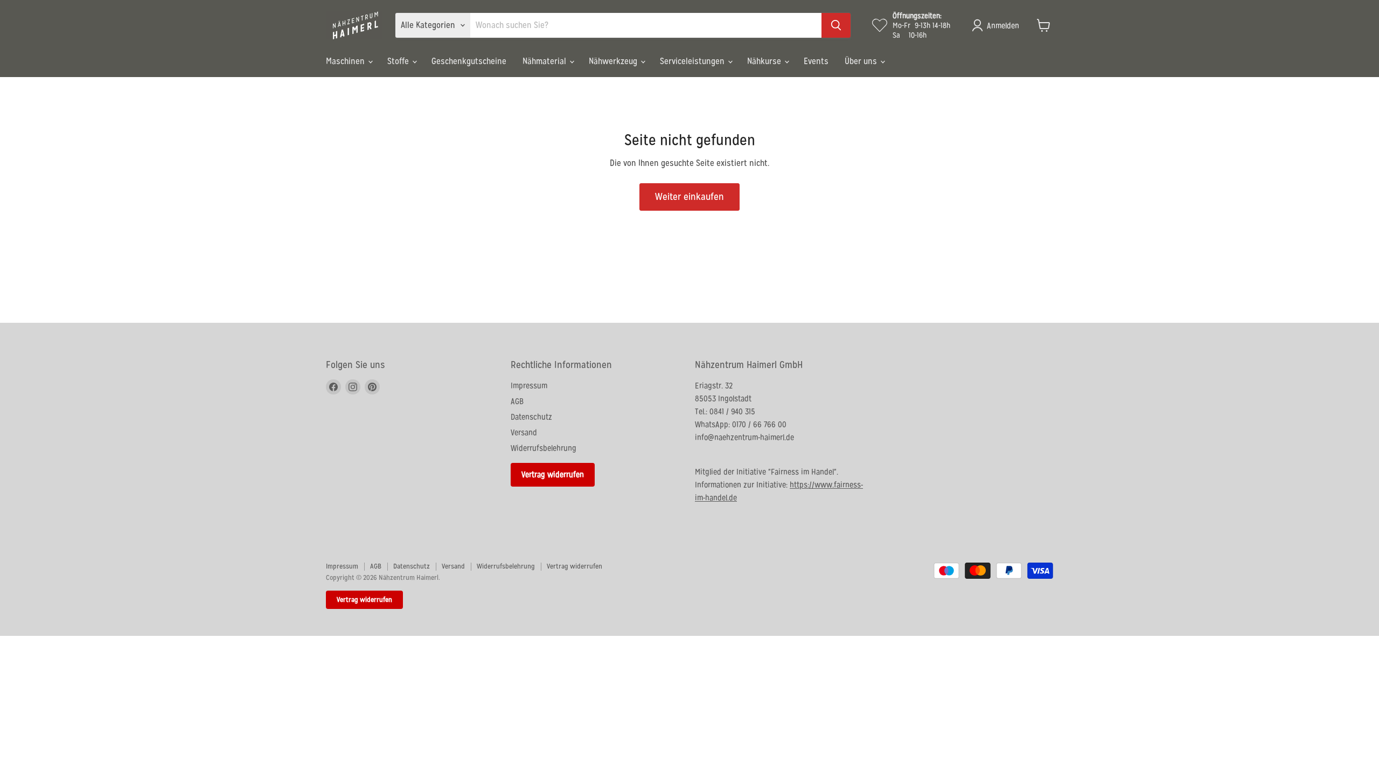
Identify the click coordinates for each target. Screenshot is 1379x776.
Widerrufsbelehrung (543, 448)
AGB (517, 401)
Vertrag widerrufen (552, 474)
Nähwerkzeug (614, 61)
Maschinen (346, 61)
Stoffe (399, 61)
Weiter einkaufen (689, 196)
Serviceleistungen (693, 61)
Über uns (862, 61)
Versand (524, 432)
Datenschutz (531, 417)
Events (816, 61)
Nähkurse (765, 61)
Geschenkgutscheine (468, 61)
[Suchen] (836, 25)
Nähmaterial (545, 61)
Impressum (529, 385)
